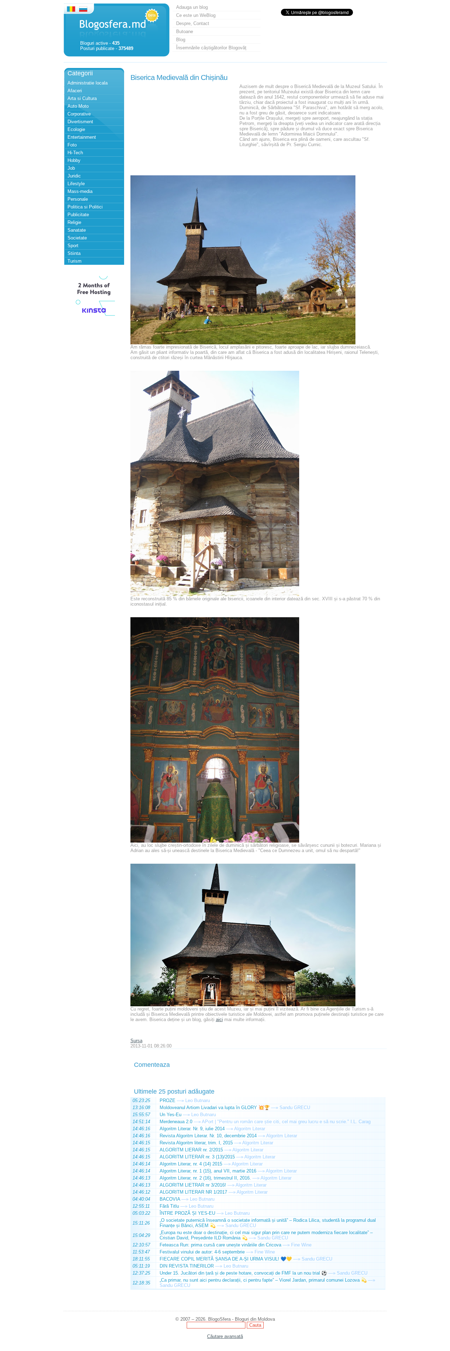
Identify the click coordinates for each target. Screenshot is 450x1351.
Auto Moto (78, 106)
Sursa (136, 1040)
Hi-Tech (75, 152)
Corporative (79, 114)
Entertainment (82, 137)
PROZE (167, 1100)
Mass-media (80, 191)
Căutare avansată (225, 1336)
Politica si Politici (85, 206)
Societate (77, 237)
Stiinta (74, 253)
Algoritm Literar (249, 1128)
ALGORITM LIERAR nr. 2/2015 (191, 1149)
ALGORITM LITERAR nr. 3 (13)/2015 (197, 1156)
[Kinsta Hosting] (94, 316)
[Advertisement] (183, 128)
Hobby (74, 160)
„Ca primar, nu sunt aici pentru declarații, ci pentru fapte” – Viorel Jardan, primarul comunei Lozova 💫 (263, 1280)
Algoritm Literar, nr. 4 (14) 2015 (191, 1164)
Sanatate (77, 230)
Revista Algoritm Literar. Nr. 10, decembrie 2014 (208, 1135)
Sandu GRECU (294, 1107)
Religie (74, 222)
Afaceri (75, 90)
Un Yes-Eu (170, 1114)
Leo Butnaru (197, 1100)
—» (180, 1100)
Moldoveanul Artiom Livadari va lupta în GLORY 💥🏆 (215, 1107)
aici (219, 1019)
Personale (78, 199)
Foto (72, 145)
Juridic (74, 176)
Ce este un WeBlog (196, 15)
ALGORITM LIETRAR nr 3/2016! (193, 1185)
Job (71, 168)
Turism (75, 261)
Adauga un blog (192, 7)
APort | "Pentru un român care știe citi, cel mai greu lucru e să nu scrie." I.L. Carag (286, 1121)
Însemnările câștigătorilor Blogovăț (211, 47)
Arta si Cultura (82, 98)
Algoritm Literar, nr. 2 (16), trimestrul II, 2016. (205, 1178)
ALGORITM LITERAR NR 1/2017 (193, 1192)
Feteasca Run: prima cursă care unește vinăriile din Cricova (220, 1244)
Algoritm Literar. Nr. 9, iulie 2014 (192, 1128)
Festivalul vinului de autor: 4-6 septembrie (202, 1252)
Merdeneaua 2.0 (176, 1121)
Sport (73, 245)
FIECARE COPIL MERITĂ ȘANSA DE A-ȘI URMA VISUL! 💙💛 (226, 1259)
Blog (180, 39)
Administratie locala (88, 83)
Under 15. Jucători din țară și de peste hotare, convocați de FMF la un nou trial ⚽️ (243, 1273)
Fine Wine (301, 1244)
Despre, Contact (192, 23)
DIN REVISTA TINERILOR (187, 1266)
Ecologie (76, 129)
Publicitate (78, 214)
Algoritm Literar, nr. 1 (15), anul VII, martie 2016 (208, 1171)
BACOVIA (170, 1199)
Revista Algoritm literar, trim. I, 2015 (196, 1142)
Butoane (184, 31)
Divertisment (80, 121)
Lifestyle (76, 183)
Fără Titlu (169, 1206)
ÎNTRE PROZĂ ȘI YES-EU (187, 1213)
